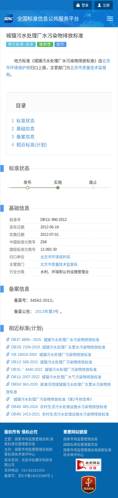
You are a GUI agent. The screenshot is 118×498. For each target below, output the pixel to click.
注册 (105, 5)
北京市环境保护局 (55, 257)
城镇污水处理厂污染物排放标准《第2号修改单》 (52, 399)
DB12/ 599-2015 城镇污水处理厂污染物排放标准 (51, 362)
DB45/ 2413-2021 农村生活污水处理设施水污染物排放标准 (60, 414)
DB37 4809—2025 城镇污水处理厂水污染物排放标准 (55, 340)
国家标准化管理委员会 (80, 445)
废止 (93, 182)
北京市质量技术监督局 (59, 264)
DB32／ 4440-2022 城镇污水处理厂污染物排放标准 (54, 369)
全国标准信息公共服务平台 (47, 19)
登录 (84, 5)
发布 (27, 182)
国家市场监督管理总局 (80, 439)
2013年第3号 (47, 311)
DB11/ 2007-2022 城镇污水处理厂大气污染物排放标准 (56, 377)
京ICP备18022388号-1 (35, 476)
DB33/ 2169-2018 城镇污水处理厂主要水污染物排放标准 (58, 347)
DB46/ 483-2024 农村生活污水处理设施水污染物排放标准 (59, 407)
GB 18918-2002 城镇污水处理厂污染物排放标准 (51, 354)
